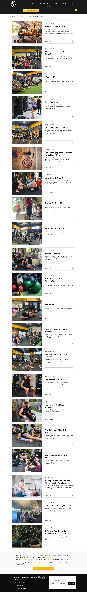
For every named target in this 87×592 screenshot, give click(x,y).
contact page (49, 559)
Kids (42, 16)
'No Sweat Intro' (41, 563)
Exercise (35, 16)
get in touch (23, 559)
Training (21, 16)
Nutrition (28, 16)
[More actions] (73, 23)
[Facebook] (43, 577)
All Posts (14, 16)
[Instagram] (39, 577)
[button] (75, 9)
